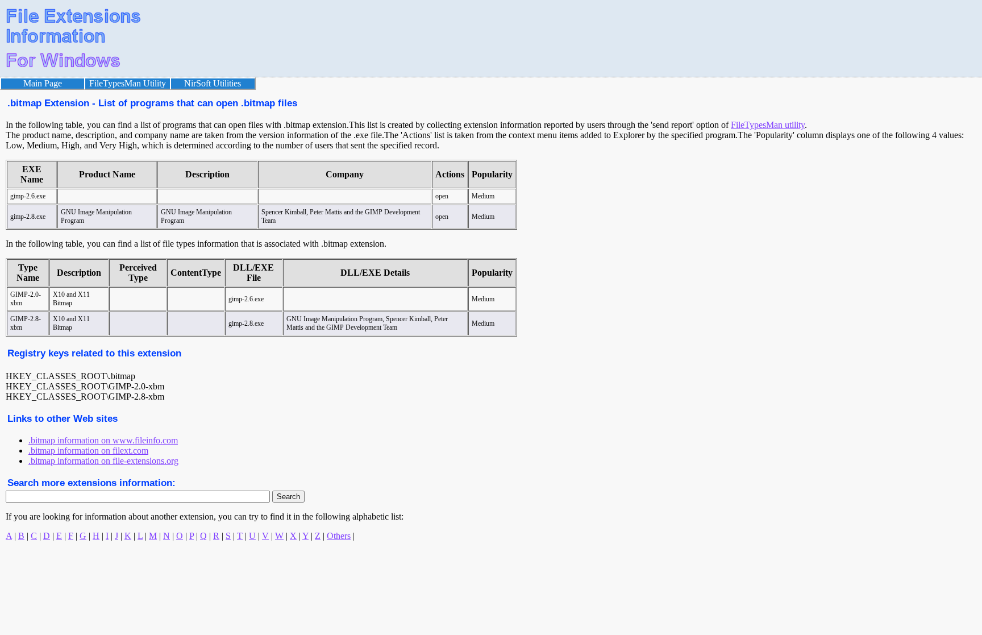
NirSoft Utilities (212, 83)
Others (339, 536)
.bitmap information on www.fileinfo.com (103, 440)
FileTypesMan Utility (127, 83)
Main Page (42, 83)
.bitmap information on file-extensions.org (103, 461)
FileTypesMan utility (768, 125)
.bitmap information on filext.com (88, 450)
